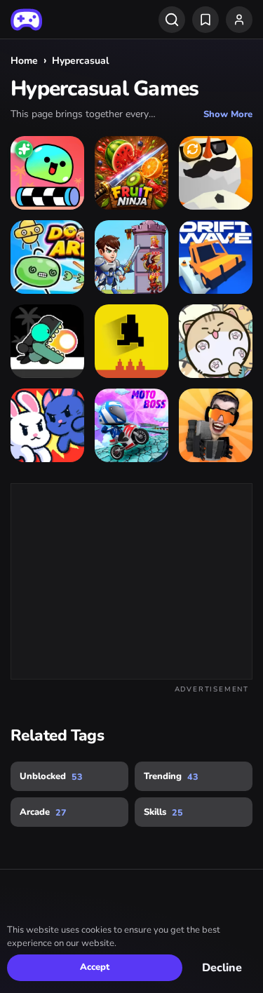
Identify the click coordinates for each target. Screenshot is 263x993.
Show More (227, 114)
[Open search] (172, 19)
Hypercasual (80, 60)
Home (24, 60)
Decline (222, 967)
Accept (94, 967)
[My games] (205, 19)
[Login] (239, 19)
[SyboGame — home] (26, 19)
